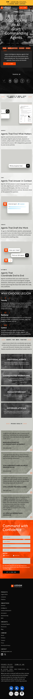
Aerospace (4, 613)
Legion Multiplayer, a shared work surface (17, 3)
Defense (3, 605)
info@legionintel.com (6, 651)
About (2, 635)
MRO (2, 618)
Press (2, 643)
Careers (3, 640)
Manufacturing (4, 616)
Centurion (3, 597)
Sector (5, 553)
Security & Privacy (5, 645)
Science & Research (6, 610)
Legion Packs (4, 594)
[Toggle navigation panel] (30, 7)
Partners (3, 638)
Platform (3, 599)
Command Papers (5, 624)
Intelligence (4, 608)
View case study (7, 448)
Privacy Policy (6, 567)
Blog (2, 629)
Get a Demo (23, 7)
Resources (4, 627)
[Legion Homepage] (6, 7)
